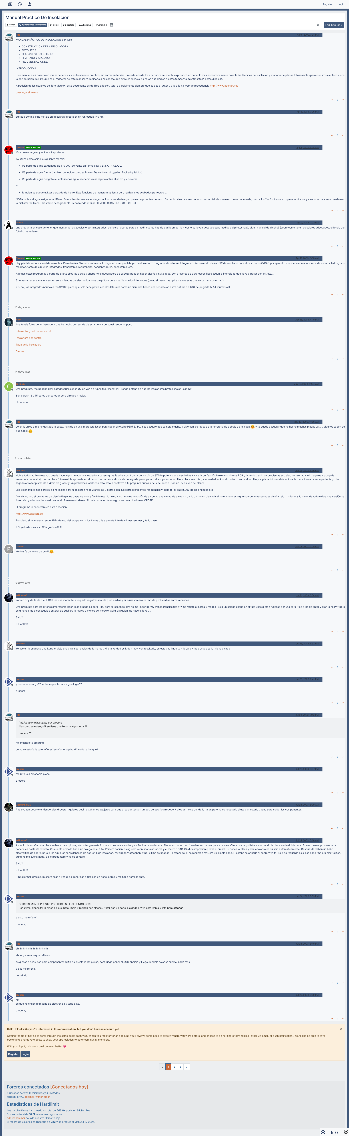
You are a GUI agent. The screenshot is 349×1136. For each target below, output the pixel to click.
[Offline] (10, 36)
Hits (18, 34)
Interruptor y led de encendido (34, 331)
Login (25, 1054)
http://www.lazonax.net (224, 85)
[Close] (341, 1029)
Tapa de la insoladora (28, 344)
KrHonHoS (21, 595)
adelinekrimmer (34, 1096)
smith (47, 1096)
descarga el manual (27, 92)
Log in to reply (333, 24)
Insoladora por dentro (28, 337)
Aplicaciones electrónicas (34, 25)
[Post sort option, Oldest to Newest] (318, 24)
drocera (20, 679)
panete (19, 546)
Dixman (20, 147)
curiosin (20, 384)
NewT (19, 319)
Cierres (20, 351)
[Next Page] (186, 1066)
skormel (20, 470)
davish (19, 222)
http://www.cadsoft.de (29, 513)
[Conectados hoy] (69, 1087)
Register (13, 1054)
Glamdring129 (23, 804)
